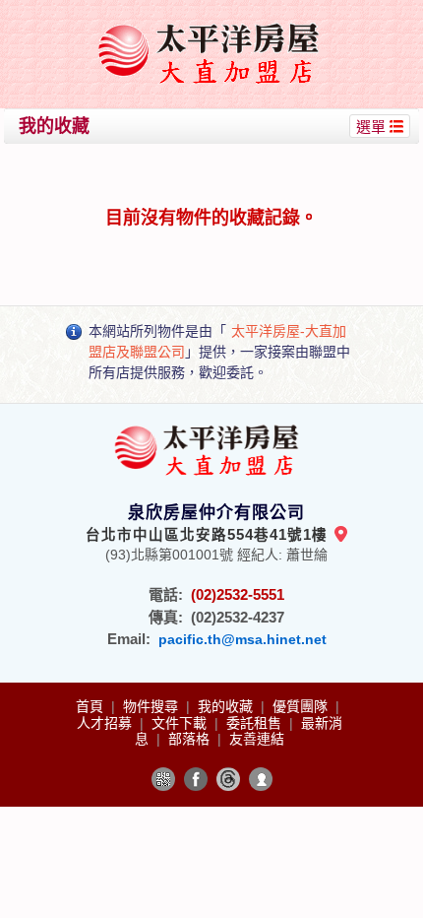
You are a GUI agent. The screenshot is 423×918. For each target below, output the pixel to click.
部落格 (190, 739)
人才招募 (106, 723)
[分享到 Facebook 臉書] (196, 779)
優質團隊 (302, 706)
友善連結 (256, 739)
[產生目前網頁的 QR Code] (163, 779)
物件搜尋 (152, 706)
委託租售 (255, 723)
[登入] (260, 779)
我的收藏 (227, 706)
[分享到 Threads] (228, 779)
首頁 (91, 706)
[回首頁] (214, 23)
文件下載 (181, 723)
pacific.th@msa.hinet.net (242, 639)
